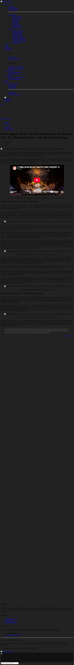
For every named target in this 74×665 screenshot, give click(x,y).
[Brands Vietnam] (6, 1)
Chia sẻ (7, 122)
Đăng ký (7, 101)
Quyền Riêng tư (9, 621)
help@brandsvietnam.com (13, 635)
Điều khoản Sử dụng (11, 619)
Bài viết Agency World (6, 118)
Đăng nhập (8, 99)
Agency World (9, 129)
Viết (2, 104)
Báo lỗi (7, 124)
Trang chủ (8, 127)
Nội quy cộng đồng (10, 622)
